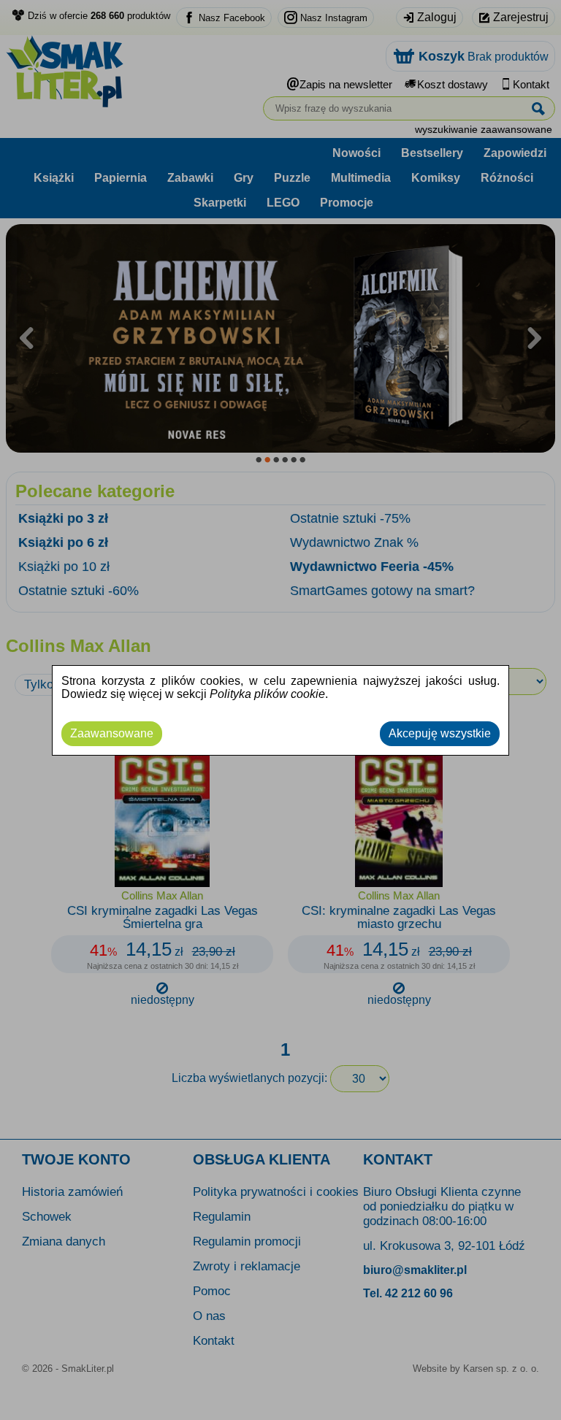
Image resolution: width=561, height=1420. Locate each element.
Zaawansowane (111, 733)
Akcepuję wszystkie (440, 733)
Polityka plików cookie (267, 694)
